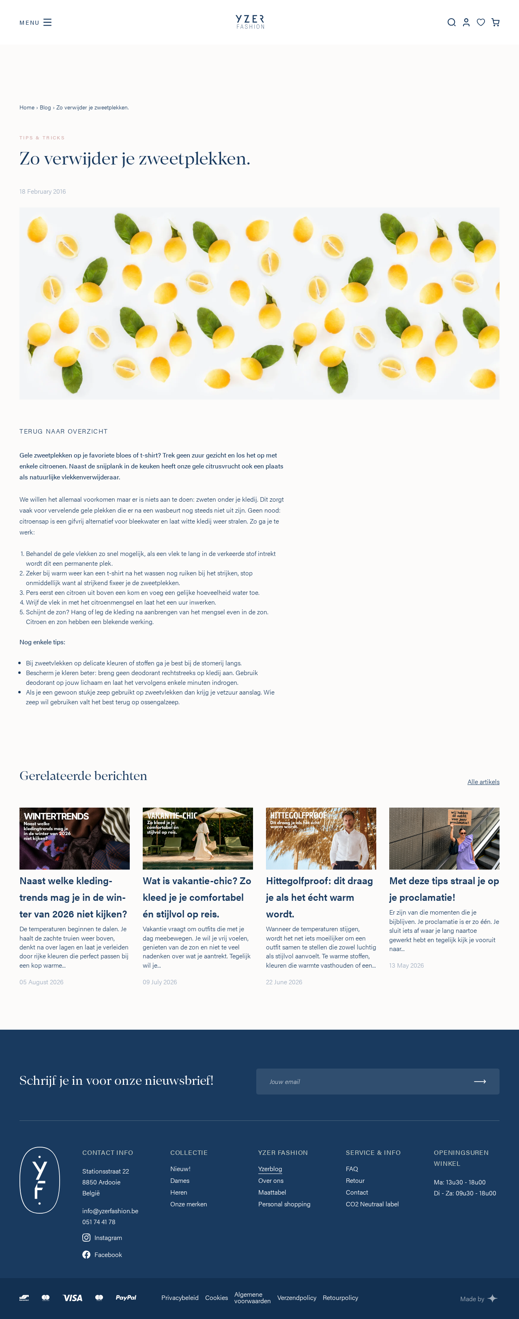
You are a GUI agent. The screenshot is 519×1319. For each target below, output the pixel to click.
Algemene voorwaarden (252, 1298)
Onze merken (188, 1204)
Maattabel (272, 1193)
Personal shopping (284, 1204)
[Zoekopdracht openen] (452, 22)
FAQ (352, 1169)
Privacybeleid (180, 1298)
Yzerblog (270, 1169)
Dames (179, 1181)
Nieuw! (180, 1169)
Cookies (216, 1298)
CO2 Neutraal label (372, 1204)
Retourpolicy (340, 1298)
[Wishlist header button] (481, 22)
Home (26, 107)
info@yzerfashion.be (110, 1210)
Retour (355, 1181)
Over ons (270, 1181)
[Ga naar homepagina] (250, 22)
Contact (357, 1193)
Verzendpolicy (296, 1298)
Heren (178, 1193)
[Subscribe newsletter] (480, 1082)
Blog (45, 107)
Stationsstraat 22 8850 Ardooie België (105, 1181)
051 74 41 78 (99, 1221)
